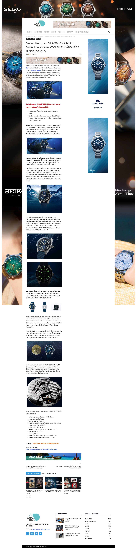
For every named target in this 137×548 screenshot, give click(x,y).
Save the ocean (36, 70)
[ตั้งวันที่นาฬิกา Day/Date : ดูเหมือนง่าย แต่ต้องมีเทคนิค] (59, 528)
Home (29, 32)
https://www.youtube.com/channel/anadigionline (41, 449)
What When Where (81, 32)
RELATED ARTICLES (33, 473)
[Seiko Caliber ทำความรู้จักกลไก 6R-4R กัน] (60, 520)
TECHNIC (61, 32)
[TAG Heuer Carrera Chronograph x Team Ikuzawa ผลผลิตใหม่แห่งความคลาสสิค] (72, 483)
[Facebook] (27, 533)
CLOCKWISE (38, 32)
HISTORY (70, 32)
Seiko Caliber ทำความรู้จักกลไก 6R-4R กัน (73, 519)
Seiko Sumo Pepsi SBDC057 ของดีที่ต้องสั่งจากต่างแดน (72, 534)
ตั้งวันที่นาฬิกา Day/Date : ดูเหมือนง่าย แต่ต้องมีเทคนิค (72, 526)
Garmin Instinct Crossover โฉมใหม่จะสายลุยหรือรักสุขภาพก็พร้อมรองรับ (68, 467)
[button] (109, 32)
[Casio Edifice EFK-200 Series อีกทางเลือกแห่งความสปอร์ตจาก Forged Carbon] (34, 483)
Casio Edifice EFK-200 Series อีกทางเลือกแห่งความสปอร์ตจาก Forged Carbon (34, 492)
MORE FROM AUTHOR (48, 473)
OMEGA (87, 536)
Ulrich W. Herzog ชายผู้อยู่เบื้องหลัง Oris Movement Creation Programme (36, 467)
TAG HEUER (88, 538)
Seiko (28, 68)
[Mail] (36, 533)
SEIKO (38, 39)
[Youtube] (40, 533)
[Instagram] (32, 533)
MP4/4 (29, 54)
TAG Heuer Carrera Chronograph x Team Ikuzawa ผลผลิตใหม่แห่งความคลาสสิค (72, 492)
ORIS (86, 534)
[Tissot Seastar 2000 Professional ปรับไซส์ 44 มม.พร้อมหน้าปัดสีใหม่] (53, 483)
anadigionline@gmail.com (41, 529)
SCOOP (53, 32)
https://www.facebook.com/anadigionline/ (46, 443)
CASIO (87, 526)
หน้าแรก (28, 36)
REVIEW (46, 32)
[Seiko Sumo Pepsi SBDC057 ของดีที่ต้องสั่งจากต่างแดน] (60, 535)
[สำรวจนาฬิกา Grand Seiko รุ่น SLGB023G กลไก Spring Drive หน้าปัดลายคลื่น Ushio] (98, 106)
